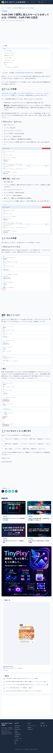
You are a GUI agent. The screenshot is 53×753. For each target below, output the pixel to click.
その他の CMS (17, 734)
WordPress (17, 732)
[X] (41, 725)
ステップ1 (4, 82)
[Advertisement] (26, 32)
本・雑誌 (16, 740)
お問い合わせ (41, 2)
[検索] (46, 2)
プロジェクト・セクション (10, 53)
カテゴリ (33, 2)
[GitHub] (44, 725)
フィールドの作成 (7, 57)
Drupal (16, 731)
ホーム (27, 2)
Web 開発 (17, 736)
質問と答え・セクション (10, 55)
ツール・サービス (18, 738)
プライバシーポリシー (32, 725)
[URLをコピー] (16, 491)
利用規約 (29, 727)
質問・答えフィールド (8, 62)
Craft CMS (9, 8)
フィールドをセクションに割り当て (11, 67)
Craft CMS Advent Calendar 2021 (24, 72)
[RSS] (46, 725)
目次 (5, 48)
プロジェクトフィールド (10, 60)
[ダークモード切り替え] (49, 2)
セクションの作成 (7, 50)
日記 (15, 741)
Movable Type (18, 729)
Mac (15, 743)
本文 (5, 64)
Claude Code (17, 725)
